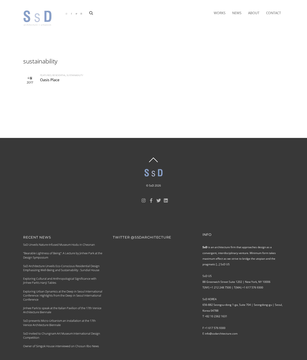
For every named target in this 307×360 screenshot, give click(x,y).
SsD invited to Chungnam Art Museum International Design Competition (61, 335)
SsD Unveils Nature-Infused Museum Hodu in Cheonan (59, 245)
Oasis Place (50, 79)
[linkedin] (81, 13)
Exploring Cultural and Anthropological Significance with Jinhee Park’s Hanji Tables (59, 281)
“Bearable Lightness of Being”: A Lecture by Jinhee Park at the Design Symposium (62, 255)
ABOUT (253, 13)
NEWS (236, 13)
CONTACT (273, 13)
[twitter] (76, 13)
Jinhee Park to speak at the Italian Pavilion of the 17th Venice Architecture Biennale (62, 310)
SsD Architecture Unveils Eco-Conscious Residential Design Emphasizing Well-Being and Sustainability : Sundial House (61, 268)
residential (59, 75)
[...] (218, 264)
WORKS (219, 13)
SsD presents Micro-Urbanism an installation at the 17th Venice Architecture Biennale (59, 323)
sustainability (75, 75)
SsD (151, 185)
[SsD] (40, 23)
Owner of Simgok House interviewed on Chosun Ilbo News (61, 346)
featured (45, 75)
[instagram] (66, 13)
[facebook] (71, 13)
